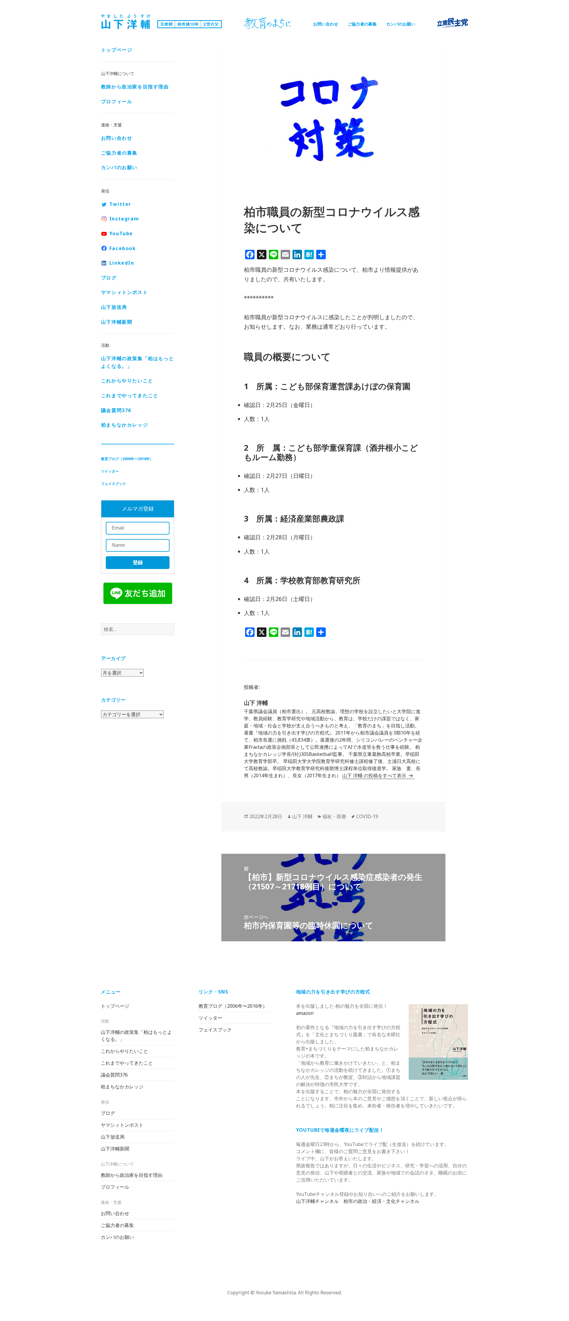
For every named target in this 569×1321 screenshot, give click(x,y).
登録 (138, 562)
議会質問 (116, 410)
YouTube (121, 233)
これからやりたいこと (127, 380)
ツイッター (110, 471)
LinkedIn (121, 263)
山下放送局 (114, 307)
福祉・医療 (334, 816)
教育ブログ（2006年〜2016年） (127, 458)
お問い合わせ (325, 24)
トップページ (116, 50)
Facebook (122, 248)
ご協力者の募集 (362, 24)
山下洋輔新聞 (116, 322)
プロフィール (116, 101)
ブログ (109, 277)
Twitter (120, 204)
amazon (305, 1013)
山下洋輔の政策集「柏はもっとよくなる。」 (137, 362)
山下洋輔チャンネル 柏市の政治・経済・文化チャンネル (357, 1201)
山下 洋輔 (302, 816)
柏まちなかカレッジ (124, 425)
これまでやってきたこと (130, 395)
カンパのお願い (400, 24)
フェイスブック (113, 483)
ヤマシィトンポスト (124, 292)
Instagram (124, 218)
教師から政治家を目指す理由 (135, 86)
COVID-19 (367, 816)
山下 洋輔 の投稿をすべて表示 (374, 775)
